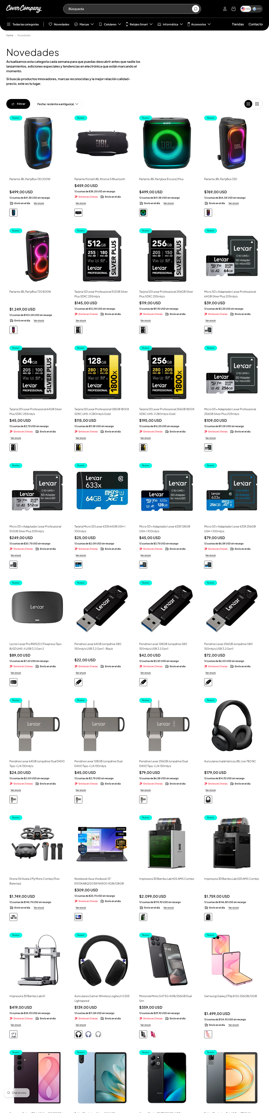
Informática (170, 24)
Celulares (110, 24)
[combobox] (130, 9)
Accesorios (198, 24)
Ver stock (39, 203)
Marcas (84, 24)
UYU (259, 8)
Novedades (61, 24)
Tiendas (238, 24)
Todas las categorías (26, 24)
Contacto (256, 24)
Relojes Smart (139, 24)
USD (247, 8)
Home (9, 35)
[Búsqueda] (195, 9)
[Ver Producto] (102, 843)
